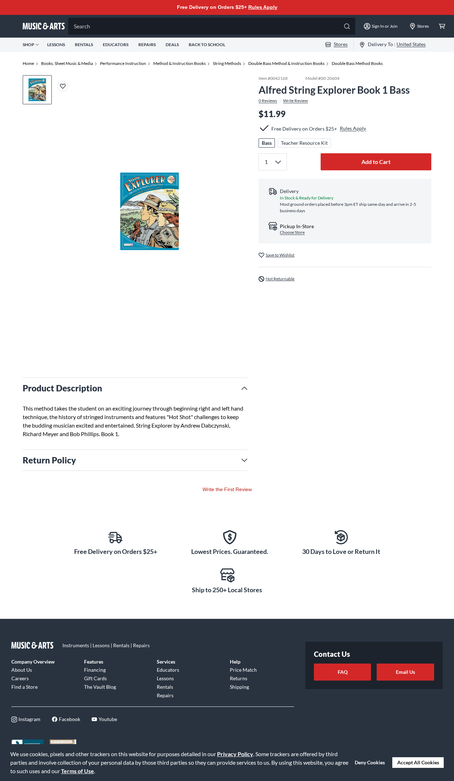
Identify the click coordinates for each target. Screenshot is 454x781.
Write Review (295, 100)
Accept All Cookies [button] (418, 762)
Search (82, 26)
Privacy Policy (235, 753)
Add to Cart (376, 161)
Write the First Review (227, 489)
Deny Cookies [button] (370, 762)
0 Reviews (268, 100)
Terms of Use (77, 771)
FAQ (343, 672)
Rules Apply (262, 7)
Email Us (405, 672)
